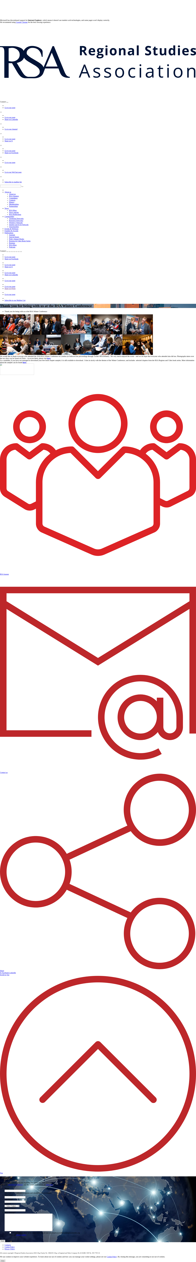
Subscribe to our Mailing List (15, 300)
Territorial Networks (16, 219)
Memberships (14, 204)
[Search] (22, 186)
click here (49, 1185)
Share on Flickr (10, 289)
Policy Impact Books (16, 239)
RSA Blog (13, 210)
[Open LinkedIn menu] (12, 251)
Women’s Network (16, 223)
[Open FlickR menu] (16, 251)
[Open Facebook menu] (1, 145)
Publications (9, 233)
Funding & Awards (11, 231)
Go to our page (10, 108)
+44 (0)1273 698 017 (15, 1185)
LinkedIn (12, 973)
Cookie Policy (10, 1247)
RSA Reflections (15, 214)
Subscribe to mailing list (13, 182)
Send (2, 1241)
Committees (13, 198)
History (11, 202)
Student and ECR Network (18, 225)
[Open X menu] (1, 133)
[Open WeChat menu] (19, 251)
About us (8, 192)
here (48, 358)
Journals (12, 235)
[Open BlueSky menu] (7, 102)
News (7, 208)
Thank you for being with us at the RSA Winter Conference (26, 311)
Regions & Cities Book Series (20, 241)
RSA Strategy (14, 196)
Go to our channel (11, 129)
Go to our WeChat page (13, 172)
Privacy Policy (10, 1249)
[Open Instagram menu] (1, 157)
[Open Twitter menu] (10, 251)
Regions (12, 243)
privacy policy (21, 1235)
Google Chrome (22, 22)
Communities (9, 216)
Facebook (5, 973)
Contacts (12, 200)
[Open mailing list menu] (1, 176)
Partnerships (13, 206)
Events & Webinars (11, 229)
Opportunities (14, 227)
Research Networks (16, 221)
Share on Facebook (11, 153)
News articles (14, 212)
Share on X (9, 141)
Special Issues (14, 237)
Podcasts (12, 247)
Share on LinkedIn (11, 119)
